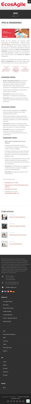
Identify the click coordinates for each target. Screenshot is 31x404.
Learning (5, 341)
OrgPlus (5, 351)
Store (4, 387)
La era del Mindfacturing (15, 244)
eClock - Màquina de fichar (10, 318)
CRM (4, 337)
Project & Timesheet (8, 308)
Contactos (20, 396)
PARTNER (3, 383)
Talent (4, 344)
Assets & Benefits (7, 314)
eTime (4, 361)
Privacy (18, 398)
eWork (5, 365)
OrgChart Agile (7, 321)
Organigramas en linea (11, 189)
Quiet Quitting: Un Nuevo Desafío (17, 235)
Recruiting (5, 304)
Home (13, 16)
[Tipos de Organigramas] (15, 34)
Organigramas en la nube (11, 182)
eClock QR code (7, 347)
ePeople (5, 375)
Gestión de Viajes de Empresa (17, 217)
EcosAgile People (7, 301)
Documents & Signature (9, 334)
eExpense (5, 371)
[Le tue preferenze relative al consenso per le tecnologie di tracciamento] (28, 401)
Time (4, 331)
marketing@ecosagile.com (12, 193)
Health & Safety (7, 311)
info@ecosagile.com (11, 287)
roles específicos (5, 44)
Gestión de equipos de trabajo (17, 226)
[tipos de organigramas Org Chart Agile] (15, 70)
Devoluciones (26, 396)
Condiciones (13, 398)
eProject (5, 368)
